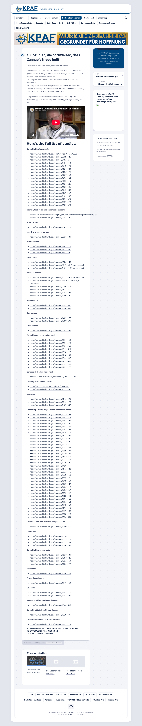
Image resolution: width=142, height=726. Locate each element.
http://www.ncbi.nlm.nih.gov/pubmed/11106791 (50, 478)
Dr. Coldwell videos (32, 700)
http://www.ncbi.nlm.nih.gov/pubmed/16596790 (50, 451)
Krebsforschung (51, 18)
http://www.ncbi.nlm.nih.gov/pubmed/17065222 (50, 573)
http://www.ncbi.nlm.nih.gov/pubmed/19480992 (50, 166)
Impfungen (35, 18)
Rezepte (39, 23)
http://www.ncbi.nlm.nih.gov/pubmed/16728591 (50, 249)
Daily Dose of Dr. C (55, 23)
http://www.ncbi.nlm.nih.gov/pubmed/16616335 (50, 184)
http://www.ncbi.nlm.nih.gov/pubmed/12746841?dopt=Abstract (57, 278)
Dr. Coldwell (90, 695)
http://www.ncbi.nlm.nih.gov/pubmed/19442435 (50, 358)
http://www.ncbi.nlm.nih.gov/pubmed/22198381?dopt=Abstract (57, 265)
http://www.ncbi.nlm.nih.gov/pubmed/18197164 (50, 583)
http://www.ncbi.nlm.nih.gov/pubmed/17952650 (50, 178)
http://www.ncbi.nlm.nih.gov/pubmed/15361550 (50, 517)
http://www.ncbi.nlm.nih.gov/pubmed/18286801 (50, 615)
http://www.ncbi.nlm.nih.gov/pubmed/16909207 (50, 493)
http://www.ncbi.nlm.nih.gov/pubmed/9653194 (50, 252)
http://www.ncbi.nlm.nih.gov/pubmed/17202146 (50, 463)
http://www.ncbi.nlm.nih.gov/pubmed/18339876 (50, 445)
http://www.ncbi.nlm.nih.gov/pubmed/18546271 (50, 536)
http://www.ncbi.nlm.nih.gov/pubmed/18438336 (50, 427)
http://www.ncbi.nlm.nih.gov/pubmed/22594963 (50, 287)
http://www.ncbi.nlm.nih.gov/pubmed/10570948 (50, 293)
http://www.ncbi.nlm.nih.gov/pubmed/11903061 (50, 466)
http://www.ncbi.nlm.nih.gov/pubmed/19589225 (50, 352)
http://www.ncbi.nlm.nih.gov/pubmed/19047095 (50, 596)
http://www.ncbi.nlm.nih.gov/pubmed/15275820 (50, 169)
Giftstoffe (20, 18)
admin (42, 643)
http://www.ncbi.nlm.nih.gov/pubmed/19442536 (50, 605)
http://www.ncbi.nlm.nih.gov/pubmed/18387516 (50, 432)
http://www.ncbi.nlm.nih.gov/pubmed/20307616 (50, 181)
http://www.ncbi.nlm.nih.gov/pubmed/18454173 (50, 246)
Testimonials (75, 695)
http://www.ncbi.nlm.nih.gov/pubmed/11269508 (50, 454)
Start (31, 695)
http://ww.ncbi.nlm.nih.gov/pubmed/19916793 (49, 386)
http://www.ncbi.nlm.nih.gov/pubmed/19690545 (50, 296)
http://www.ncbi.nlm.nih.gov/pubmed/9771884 (50, 442)
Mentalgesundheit (24, 23)
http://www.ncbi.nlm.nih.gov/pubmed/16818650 (50, 175)
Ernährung (102, 18)
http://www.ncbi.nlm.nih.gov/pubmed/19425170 (50, 460)
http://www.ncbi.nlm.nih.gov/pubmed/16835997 (50, 564)
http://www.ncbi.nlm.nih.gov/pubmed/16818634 (50, 555)
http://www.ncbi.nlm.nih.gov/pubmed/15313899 (50, 343)
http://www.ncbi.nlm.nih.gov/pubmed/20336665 (50, 472)
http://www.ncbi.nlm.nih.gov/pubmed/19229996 (50, 439)
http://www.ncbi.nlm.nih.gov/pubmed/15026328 (50, 205)
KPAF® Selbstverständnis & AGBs (51, 695)
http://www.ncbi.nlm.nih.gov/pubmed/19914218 (50, 624)
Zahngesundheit (88, 23)
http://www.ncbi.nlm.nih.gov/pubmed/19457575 (50, 417)
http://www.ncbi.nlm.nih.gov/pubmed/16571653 (50, 511)
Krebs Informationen (71, 18)
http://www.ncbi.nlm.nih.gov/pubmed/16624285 (50, 187)
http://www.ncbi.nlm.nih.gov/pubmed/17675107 (50, 193)
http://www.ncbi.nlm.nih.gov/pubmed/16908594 (50, 308)
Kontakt (48, 700)
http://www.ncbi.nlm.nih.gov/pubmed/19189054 (50, 505)
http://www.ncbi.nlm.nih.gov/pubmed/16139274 (50, 402)
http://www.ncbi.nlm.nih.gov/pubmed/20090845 (50, 157)
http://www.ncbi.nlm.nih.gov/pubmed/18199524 (50, 349)
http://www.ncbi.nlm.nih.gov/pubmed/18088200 (50, 496)
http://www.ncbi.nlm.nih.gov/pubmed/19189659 (50, 481)
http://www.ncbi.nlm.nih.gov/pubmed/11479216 (50, 227)
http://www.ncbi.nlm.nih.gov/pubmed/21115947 (50, 389)
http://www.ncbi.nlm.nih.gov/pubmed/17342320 (50, 199)
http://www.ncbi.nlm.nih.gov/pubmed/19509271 (50, 527)
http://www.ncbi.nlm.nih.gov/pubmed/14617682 (50, 196)
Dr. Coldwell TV (105, 695)
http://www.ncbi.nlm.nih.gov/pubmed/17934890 (50, 508)
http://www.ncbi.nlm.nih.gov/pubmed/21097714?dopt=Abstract (57, 268)
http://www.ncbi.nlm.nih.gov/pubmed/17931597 (50, 424)
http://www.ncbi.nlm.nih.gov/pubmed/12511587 (50, 318)
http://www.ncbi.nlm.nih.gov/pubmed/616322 (49, 160)
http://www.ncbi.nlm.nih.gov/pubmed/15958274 (50, 457)
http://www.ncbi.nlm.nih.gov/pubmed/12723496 (50, 361)
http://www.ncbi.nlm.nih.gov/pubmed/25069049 (50, 262)
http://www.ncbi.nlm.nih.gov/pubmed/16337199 (50, 542)
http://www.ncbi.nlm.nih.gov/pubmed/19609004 (50, 545)
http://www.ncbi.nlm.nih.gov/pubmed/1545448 (50, 399)
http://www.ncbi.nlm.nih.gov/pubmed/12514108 (50, 340)
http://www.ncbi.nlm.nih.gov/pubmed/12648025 (50, 558)
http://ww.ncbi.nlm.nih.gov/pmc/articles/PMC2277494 (53, 377)
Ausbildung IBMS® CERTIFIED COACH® (72, 700)
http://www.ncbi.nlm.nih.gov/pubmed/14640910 (50, 163)
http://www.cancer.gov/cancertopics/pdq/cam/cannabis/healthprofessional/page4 (64, 215)
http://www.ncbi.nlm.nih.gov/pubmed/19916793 (50, 430)
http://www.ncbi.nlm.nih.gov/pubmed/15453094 (50, 436)
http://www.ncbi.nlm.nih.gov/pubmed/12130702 (50, 414)
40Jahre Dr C (98, 700)
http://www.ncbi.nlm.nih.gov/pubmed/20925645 (50, 218)
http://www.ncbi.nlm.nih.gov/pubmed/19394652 (50, 475)
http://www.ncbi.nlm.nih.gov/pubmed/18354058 (50, 502)
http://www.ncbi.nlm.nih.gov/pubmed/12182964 (50, 355)
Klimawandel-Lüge (107, 23)
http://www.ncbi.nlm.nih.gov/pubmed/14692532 (50, 405)
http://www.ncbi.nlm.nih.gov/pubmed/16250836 (50, 364)
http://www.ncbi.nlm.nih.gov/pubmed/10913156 (50, 499)
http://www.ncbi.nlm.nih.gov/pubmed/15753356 (50, 290)
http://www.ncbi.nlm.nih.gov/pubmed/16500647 (50, 484)
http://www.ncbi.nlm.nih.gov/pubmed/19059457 (50, 490)
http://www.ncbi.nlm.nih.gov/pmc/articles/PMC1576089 (53, 154)
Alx (83, 715)
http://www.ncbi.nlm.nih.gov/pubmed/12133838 (50, 448)
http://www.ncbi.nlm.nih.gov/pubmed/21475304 (50, 330)
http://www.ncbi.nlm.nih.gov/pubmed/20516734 (50, 237)
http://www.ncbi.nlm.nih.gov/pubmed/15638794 (50, 172)
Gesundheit (89, 18)
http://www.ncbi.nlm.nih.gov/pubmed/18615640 (50, 421)
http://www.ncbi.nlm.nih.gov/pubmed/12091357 (50, 305)
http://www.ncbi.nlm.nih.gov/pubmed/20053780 (50, 346)
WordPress (70, 715)
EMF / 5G (70, 23)
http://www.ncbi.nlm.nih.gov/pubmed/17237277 (50, 367)
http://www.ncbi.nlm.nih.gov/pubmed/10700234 (50, 190)
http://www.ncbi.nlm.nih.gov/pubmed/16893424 (50, 202)
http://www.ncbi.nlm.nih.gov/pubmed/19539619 (50, 487)
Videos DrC (113, 700)
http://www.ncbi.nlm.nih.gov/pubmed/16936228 (50, 539)
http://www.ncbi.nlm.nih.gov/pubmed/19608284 (50, 321)
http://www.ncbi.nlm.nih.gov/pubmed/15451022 (50, 469)
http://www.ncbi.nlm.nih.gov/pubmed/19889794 (50, 514)
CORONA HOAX (22, 28)
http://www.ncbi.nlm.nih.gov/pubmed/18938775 (50, 593)
